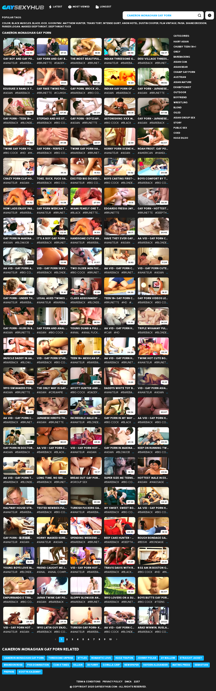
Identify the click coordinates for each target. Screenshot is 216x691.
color (6, 23)
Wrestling (180, 102)
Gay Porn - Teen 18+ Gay (18, 118)
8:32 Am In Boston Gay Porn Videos (153, 567)
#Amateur (10, 63)
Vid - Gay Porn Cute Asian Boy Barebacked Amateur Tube (153, 268)
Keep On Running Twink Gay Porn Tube (153, 448)
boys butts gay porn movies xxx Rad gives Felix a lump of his (153, 597)
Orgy (176, 51)
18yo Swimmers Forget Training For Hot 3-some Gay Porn (18, 388)
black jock (39, 23)
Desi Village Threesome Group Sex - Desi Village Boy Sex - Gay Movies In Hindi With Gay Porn (153, 58)
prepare (9, 671)
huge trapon (124, 658)
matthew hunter (74, 23)
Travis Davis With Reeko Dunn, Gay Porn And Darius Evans (119, 567)
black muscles (21, 23)
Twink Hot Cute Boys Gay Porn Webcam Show (153, 358)
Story (177, 122)
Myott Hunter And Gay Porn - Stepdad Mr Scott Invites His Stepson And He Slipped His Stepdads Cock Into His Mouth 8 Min (86, 388)
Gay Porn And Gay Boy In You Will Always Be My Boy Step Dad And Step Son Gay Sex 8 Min (52, 58)
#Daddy (59, 63)
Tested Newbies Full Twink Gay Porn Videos (52, 508)
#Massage (157, 482)
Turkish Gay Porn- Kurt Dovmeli (86, 627)
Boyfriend (180, 97)
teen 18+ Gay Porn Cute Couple (119, 298)
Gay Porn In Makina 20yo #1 (119, 448)
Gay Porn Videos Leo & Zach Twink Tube (153, 298)
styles (82, 658)
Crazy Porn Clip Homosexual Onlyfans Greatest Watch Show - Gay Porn (18, 178)
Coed (176, 132)
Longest (105, 6)
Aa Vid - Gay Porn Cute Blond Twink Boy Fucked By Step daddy (119, 268)
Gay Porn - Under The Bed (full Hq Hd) (18, 298)
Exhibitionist (182, 87)
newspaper (131, 664)
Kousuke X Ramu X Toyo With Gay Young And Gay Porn (18, 88)
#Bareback (27, 63)
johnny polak (147, 658)
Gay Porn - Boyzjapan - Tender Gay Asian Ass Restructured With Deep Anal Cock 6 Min (86, 118)
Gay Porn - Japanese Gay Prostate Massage (153, 88)
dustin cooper (148, 23)
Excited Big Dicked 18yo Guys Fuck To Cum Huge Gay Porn (86, 178)
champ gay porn (184, 72)
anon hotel (130, 23)
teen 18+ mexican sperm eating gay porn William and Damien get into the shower (86, 358)
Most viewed (81, 6)
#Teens (160, 601)
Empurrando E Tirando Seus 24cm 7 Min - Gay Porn (18, 597)
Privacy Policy (113, 681)
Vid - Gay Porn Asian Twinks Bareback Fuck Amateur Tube (153, 388)
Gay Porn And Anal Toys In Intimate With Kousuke (52, 328)
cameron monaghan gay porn (24, 658)
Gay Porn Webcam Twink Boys (52, 208)
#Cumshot (62, 92)
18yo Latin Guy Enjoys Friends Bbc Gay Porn (52, 627)
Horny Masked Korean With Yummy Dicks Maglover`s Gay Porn (52, 537)
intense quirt (112, 23)
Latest (57, 6)
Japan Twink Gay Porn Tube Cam (52, 597)
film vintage (168, 23)
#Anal (74, 332)
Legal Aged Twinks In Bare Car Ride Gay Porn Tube (52, 298)
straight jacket (191, 658)
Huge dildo (180, 138)
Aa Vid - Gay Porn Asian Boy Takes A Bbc (18, 268)
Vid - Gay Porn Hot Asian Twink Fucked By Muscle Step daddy (86, 448)
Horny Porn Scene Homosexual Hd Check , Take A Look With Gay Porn (119, 148)
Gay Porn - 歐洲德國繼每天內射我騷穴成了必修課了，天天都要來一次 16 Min (18, 537)
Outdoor (179, 92)
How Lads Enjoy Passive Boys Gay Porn (18, 208)
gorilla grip (111, 664)
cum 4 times (61, 664)
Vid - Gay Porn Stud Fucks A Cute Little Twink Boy (52, 358)
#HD (22, 152)
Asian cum (180, 61)
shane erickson (196, 23)
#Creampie (56, 392)
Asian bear (180, 67)
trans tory (94, 23)
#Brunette (44, 63)
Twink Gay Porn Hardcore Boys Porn (86, 148)
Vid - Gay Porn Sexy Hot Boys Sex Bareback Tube (52, 268)
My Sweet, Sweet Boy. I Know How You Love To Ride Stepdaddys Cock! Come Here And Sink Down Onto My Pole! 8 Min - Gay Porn (119, 508)
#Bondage (156, 542)
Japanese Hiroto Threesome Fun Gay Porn (52, 418)
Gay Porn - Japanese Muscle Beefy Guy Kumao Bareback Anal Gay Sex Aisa (153, 118)
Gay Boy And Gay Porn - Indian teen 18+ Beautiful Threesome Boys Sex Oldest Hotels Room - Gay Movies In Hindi (18, 58)
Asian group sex (184, 117)
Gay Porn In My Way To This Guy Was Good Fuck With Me (119, 418)
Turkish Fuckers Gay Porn (86, 508)
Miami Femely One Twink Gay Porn (86, 208)
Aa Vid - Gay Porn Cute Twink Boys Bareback (18, 418)
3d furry (92, 664)
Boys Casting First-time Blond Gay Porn (119, 178)
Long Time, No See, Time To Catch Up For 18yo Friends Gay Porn (52, 477)
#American (145, 152)
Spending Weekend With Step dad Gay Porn (86, 537)
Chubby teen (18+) (184, 46)
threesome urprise (60, 658)
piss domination (38, 664)
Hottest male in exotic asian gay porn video (153, 477)
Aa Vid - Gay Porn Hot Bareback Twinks (153, 508)
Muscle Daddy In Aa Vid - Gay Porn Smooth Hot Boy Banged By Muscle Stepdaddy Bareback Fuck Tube (18, 358)
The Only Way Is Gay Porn (52, 388)
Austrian (179, 77)
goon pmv (55, 23)
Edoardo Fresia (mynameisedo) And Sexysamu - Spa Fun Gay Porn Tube (119, 208)
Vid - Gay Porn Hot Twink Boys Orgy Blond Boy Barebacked (86, 567)
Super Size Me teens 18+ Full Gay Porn (119, 477)
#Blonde (26, 122)
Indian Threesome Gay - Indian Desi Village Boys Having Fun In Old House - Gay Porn (119, 58)
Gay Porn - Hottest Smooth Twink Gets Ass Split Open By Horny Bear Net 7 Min (153, 208)
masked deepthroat (34, 26)
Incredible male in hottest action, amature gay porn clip (86, 418)
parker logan (11, 26)
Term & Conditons (88, 681)
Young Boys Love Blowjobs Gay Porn (18, 567)
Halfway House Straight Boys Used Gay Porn (18, 508)
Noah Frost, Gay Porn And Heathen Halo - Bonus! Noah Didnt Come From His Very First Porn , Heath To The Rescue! (153, 148)
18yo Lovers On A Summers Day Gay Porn (119, 597)
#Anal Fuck (90, 332)
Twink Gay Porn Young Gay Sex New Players (18, 148)
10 (110, 639)
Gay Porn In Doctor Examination (18, 448)
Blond (177, 107)
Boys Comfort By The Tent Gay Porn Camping (153, 178)
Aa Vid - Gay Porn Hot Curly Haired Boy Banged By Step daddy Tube (119, 358)
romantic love (101, 658)
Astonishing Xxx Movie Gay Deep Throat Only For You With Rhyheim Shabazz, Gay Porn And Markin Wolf (119, 118)
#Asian (8, 92)
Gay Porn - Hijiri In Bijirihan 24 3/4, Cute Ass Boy (18, 328)
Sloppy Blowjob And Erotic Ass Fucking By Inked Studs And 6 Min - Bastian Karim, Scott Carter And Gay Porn (86, 597)
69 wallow (168, 658)
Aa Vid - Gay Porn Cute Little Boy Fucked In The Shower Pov (153, 238)
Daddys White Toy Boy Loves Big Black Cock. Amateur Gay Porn (119, 388)
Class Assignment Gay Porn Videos (86, 298)
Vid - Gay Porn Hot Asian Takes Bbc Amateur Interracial (18, 627)
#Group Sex (78, 482)
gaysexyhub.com (105, 686)
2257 (137, 681)
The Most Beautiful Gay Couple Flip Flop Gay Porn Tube (86, 58)
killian (78, 664)
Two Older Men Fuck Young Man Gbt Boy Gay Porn (86, 268)
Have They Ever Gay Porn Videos (119, 238)
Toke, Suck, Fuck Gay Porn (52, 178)
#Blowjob (22, 242)
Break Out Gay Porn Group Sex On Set (86, 477)
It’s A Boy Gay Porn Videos (52, 238)
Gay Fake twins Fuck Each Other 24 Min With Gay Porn (52, 88)
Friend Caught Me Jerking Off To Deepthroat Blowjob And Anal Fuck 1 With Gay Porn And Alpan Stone (52, 567)
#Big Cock (95, 92)
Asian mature (182, 82)
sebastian (201, 664)
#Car (108, 332)
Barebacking (181, 56)
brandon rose (13, 664)
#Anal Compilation (61, 572)
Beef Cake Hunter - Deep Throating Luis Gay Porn (119, 537)
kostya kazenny (30, 671)
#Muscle (34, 152)
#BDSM (142, 542)
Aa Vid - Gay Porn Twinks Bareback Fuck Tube (18, 477)
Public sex (180, 127)
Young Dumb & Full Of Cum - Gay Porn (86, 328)
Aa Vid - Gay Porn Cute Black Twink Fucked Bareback (52, 448)
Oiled (177, 112)
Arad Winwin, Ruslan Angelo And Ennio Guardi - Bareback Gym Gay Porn (153, 627)
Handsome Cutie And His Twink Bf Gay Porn (86, 238)
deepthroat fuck (59, 26)
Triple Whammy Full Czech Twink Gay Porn (153, 328)
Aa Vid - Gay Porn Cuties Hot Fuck (119, 627)
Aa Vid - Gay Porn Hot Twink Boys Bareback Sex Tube (153, 418)
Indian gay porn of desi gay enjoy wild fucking (119, 88)
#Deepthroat (164, 212)
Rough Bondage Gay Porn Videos (153, 537)
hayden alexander (155, 664)
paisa (181, 23)
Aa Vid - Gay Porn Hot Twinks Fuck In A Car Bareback (119, 328)
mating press (181, 664)
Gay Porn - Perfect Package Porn (52, 148)
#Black (126, 122)
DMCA (128, 681)
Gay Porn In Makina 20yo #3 (18, 238)
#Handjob (162, 152)
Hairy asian (181, 41)
